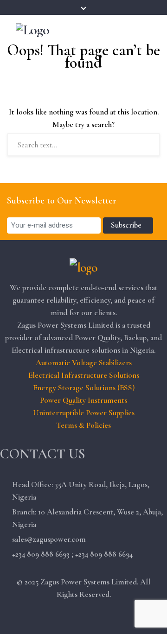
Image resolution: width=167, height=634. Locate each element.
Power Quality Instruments (83, 400)
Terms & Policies (83, 425)
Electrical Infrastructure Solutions (83, 375)
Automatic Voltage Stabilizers (84, 363)
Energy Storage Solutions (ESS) (84, 388)
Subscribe (128, 225)
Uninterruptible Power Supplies (84, 413)
